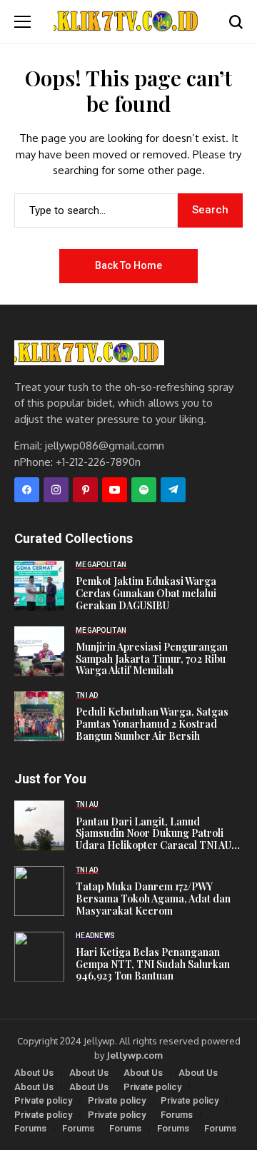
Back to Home (128, 265)
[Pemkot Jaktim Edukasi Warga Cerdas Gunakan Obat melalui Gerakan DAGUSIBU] (39, 586)
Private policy (152, 1087)
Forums (177, 1114)
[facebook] (26, 489)
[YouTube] (114, 489)
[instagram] (56, 489)
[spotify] (143, 489)
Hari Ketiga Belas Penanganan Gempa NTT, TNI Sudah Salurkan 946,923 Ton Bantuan (153, 964)
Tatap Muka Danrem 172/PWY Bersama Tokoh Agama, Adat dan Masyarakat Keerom (153, 899)
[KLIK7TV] (89, 352)
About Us (34, 1072)
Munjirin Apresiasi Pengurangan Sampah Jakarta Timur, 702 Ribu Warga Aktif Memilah (152, 659)
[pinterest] (85, 489)
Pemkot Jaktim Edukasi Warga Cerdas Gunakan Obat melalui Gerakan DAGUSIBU (146, 593)
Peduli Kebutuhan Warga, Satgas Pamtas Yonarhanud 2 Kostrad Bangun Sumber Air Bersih (152, 724)
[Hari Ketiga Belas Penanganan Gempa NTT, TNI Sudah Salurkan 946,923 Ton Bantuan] (39, 957)
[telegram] (173, 489)
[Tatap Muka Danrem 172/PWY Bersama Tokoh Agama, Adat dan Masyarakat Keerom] (39, 891)
